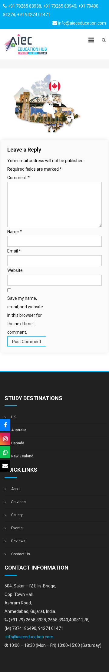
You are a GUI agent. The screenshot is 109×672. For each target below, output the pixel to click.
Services (18, 502)
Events (17, 528)
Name (14, 231)
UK (13, 417)
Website (15, 270)
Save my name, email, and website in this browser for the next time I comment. (25, 315)
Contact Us (20, 554)
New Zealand (22, 456)
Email (14, 251)
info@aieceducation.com (82, 23)
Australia (18, 430)
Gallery (17, 515)
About (16, 489)
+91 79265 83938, (25, 6)
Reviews (18, 541)
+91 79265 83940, (60, 6)
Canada (17, 443)
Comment (18, 177)
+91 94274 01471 (33, 14)
